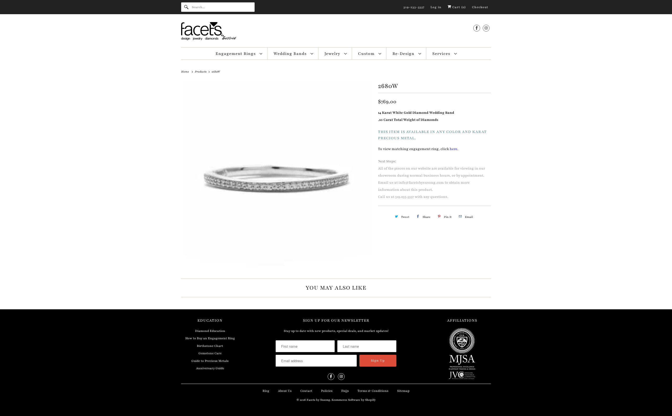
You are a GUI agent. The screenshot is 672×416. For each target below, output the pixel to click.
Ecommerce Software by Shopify (354, 400)
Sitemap (403, 391)
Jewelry (333, 53)
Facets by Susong (318, 400)
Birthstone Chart (210, 346)
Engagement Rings (236, 53)
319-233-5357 (413, 7)
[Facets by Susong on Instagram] (486, 28)
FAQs (345, 391)
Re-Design (404, 53)
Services (442, 53)
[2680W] (276, 176)
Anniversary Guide (210, 368)
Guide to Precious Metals (210, 361)
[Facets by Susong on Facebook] (476, 28)
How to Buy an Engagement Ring (210, 338)
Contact (306, 391)
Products (201, 72)
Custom (367, 53)
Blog (265, 391)
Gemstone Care (210, 353)
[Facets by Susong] (336, 32)
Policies (327, 391)
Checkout (480, 7)
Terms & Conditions (373, 391)
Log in (436, 7)
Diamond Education (210, 331)
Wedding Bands (291, 53)
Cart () (458, 7)
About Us (285, 391)
